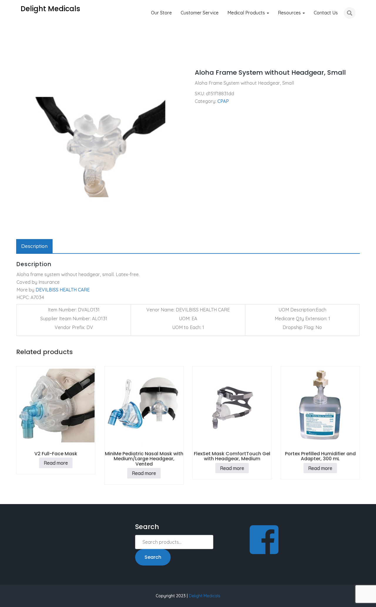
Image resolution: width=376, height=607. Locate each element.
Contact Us (326, 13)
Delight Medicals (204, 595)
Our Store (161, 13)
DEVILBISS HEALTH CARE (63, 290)
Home (22, 56)
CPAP (42, 56)
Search (153, 557)
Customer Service (200, 13)
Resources (290, 13)
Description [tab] (34, 246)
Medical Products (246, 13)
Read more (56, 463)
